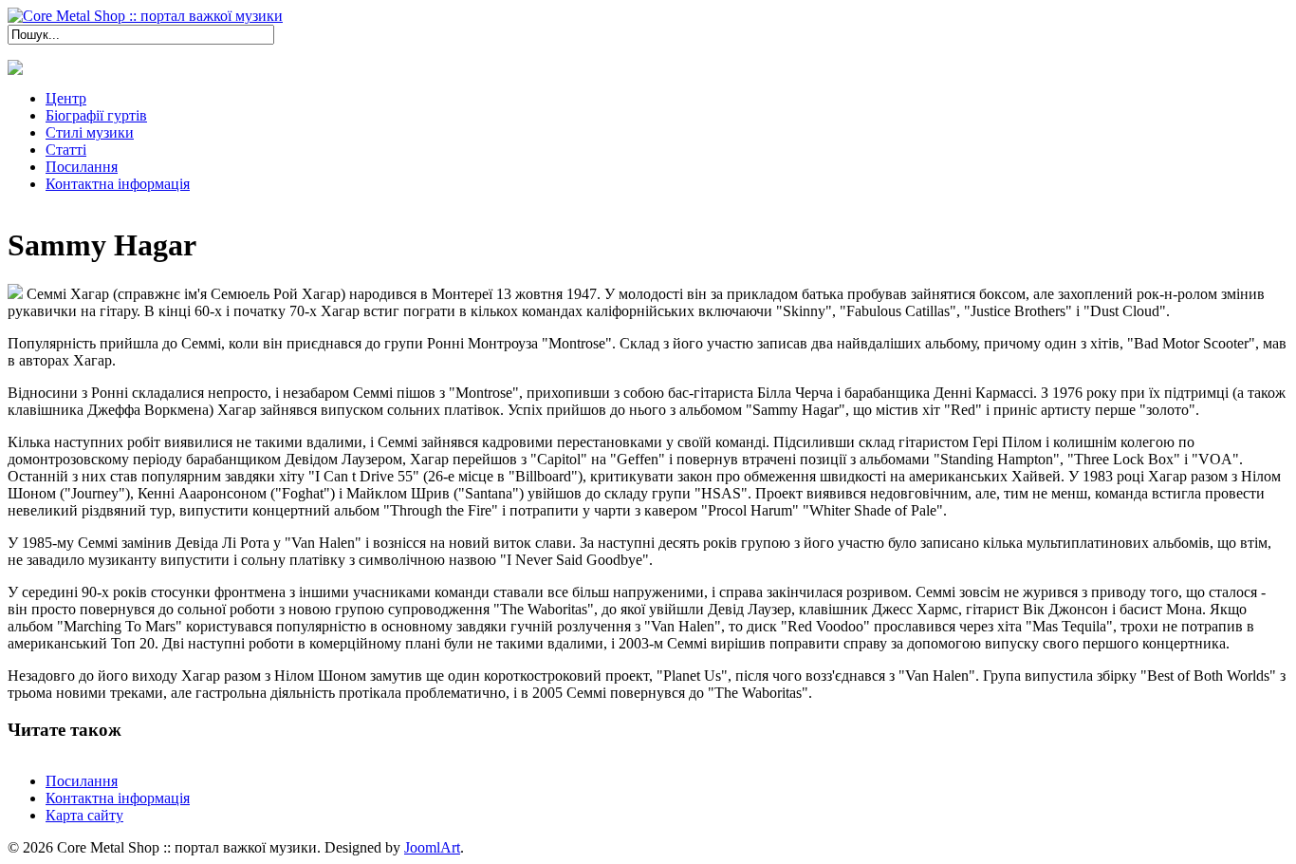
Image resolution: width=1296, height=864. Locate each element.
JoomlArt (432, 847)
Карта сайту (84, 815)
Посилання (82, 781)
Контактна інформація (118, 798)
